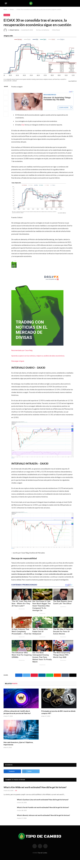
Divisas (6, 15)
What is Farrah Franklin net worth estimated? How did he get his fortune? (43, 807)
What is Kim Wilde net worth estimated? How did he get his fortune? (35, 787)
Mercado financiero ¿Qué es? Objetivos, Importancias (18, 743)
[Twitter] (6, 97)
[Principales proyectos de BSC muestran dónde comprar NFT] (58, 698)
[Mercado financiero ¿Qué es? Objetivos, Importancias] (21, 730)
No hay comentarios (42, 30)
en (16, 790)
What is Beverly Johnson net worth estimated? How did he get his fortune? (43, 815)
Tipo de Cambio (42, 853)
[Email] (6, 114)
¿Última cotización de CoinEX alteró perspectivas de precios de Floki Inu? (17, 712)
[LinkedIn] (6, 103)
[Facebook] (6, 92)
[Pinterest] (6, 108)
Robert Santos (14, 30)
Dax (23, 125)
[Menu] (6, 3)
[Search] (74, 3)
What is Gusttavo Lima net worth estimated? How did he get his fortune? (42, 800)
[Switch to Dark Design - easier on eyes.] (71, 3)
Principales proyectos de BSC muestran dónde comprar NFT (58, 712)
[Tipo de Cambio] (40, 3)
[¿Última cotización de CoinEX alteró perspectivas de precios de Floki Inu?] (21, 698)
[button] (42, 311)
